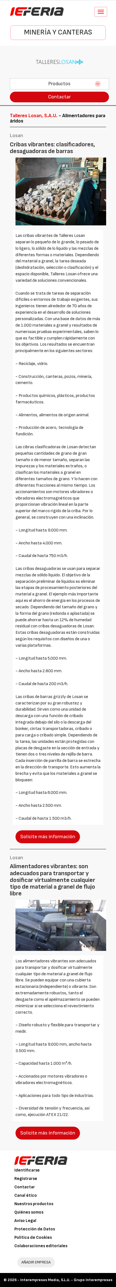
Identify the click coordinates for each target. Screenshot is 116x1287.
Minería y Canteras (58, 32)
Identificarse (27, 1170)
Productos (59, 84)
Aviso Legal (25, 1220)
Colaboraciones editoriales (40, 1246)
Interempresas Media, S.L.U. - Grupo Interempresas (66, 1279)
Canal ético (25, 1195)
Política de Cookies (33, 1237)
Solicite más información (47, 837)
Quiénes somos (28, 1212)
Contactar (59, 97)
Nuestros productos (33, 1204)
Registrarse (25, 1178)
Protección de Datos (34, 1229)
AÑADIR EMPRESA (36, 1262)
